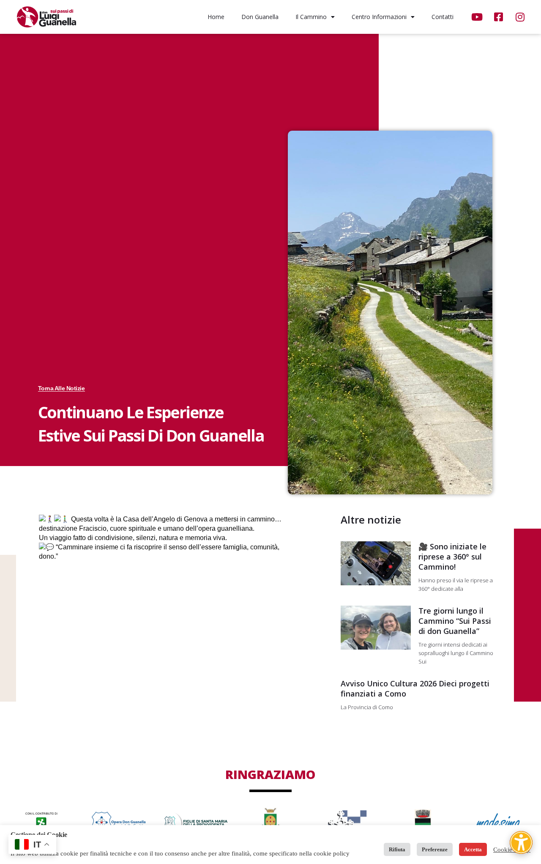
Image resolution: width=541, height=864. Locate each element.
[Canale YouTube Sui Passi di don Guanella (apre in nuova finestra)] (477, 17)
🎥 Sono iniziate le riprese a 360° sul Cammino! (452, 556)
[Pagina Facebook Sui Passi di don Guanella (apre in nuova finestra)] (499, 17)
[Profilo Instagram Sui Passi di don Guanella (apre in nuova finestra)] (521, 17)
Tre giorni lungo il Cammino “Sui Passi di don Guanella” (454, 621)
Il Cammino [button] (311, 17)
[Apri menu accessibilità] (521, 842)
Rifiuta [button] (397, 849)
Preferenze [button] (435, 849)
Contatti (443, 17)
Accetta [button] (473, 849)
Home (216, 17)
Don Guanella (260, 17)
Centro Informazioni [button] (379, 17)
